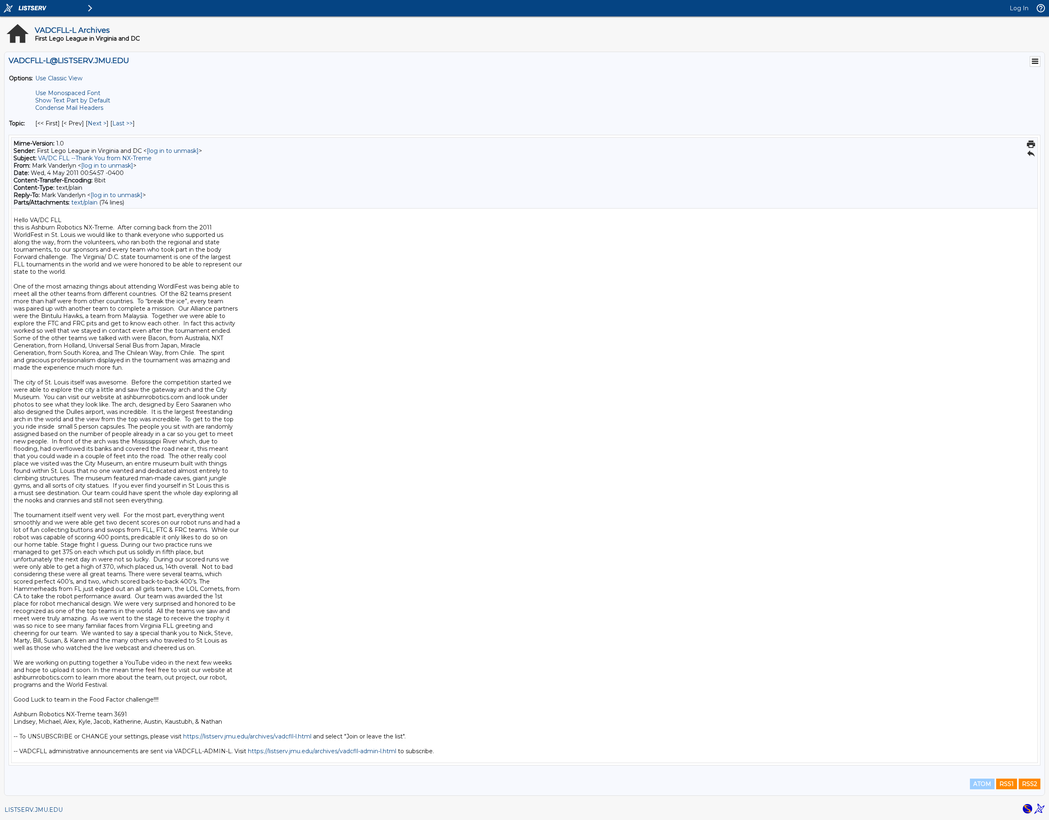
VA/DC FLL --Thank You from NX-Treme (95, 158)
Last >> (122, 123)
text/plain (84, 202)
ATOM (982, 784)
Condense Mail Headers (69, 107)
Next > (97, 123)
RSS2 (1029, 784)
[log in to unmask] (173, 150)
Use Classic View (58, 78)
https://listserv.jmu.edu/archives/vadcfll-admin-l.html (322, 751)
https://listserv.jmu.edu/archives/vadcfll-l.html (247, 736)
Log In (1019, 8)
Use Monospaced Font (67, 93)
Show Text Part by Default (72, 100)
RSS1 (1006, 784)
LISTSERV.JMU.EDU (34, 809)
